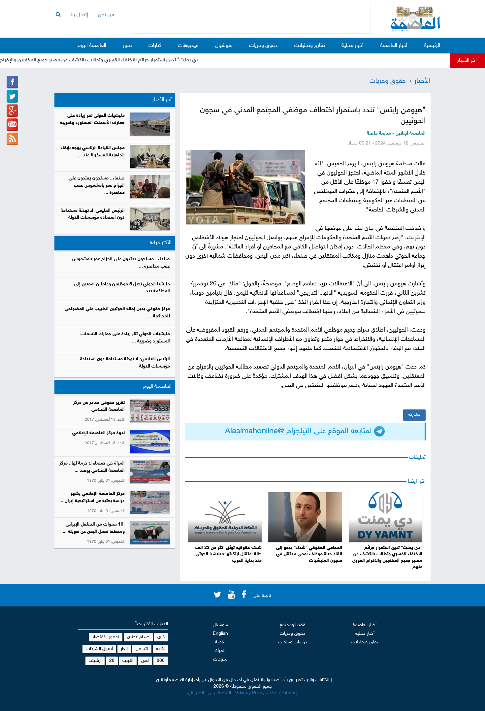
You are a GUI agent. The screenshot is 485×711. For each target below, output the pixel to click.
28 (111, 660)
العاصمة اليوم (92, 46)
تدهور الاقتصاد (105, 637)
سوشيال (224, 46)
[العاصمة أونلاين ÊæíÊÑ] (12, 96)
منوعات (220, 659)
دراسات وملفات (292, 642)
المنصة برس (219, 693)
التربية (127, 660)
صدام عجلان (138, 637)
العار (124, 649)
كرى (161, 637)
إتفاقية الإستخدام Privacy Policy (266, 693)
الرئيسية (432, 46)
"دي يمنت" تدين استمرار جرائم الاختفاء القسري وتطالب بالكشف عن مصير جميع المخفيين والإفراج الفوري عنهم (387, 557)
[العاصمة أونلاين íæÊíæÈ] (12, 124)
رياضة (220, 642)
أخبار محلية (352, 46)
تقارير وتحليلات (309, 46)
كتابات (154, 46)
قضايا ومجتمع (293, 625)
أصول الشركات (99, 649)
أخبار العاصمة (393, 46)
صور (127, 46)
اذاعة (160, 649)
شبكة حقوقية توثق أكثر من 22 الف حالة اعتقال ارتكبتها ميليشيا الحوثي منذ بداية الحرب (228, 554)
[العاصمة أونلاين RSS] (12, 139)
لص (145, 660)
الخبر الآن (195, 693)
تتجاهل (142, 649)
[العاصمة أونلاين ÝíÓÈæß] (12, 82)
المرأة (220, 651)
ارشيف (95, 660)
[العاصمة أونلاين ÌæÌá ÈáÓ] (12, 110)
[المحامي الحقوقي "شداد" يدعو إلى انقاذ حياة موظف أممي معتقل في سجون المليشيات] (305, 517)
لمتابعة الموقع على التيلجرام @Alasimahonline (299, 431)
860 (161, 660)
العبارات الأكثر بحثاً (152, 624)
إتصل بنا (79, 15)
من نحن (106, 15)
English (220, 633)
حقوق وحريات (263, 46)
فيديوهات (188, 46)
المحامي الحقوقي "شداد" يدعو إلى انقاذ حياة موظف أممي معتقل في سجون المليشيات (309, 554)
